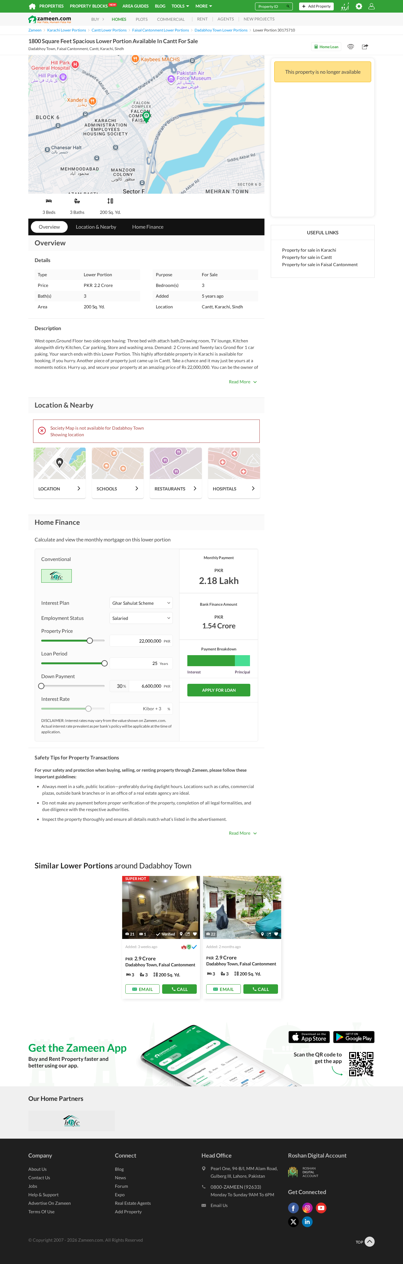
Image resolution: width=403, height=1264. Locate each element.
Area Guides (135, 6)
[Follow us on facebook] (295, 1213)
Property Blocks (93, 6)
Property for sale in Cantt (307, 257)
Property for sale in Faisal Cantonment (320, 264)
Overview (49, 227)
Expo (120, 1194)
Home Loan (329, 46)
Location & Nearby (96, 227)
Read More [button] (239, 381)
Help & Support (43, 1194)
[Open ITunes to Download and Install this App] (310, 1041)
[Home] (32, 6)
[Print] (351, 46)
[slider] (90, 641)
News (120, 1177)
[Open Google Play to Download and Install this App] (354, 1041)
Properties (51, 6)
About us (37, 1169)
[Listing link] (242, 937)
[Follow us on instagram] (309, 1213)
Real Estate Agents (133, 1203)
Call (182, 989)
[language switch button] (344, 6)
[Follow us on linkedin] (309, 1227)
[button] (141, 603)
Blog (160, 6)
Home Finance (147, 227)
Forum (121, 1186)
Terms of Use (41, 1211)
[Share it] (188, 934)
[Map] (181, 934)
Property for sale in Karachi (309, 250)
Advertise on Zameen (49, 1203)
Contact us (39, 1177)
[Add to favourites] (195, 934)
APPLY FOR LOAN (219, 690)
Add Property (128, 1211)
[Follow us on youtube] (323, 1213)
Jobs (32, 1186)
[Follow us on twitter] (295, 1227)
